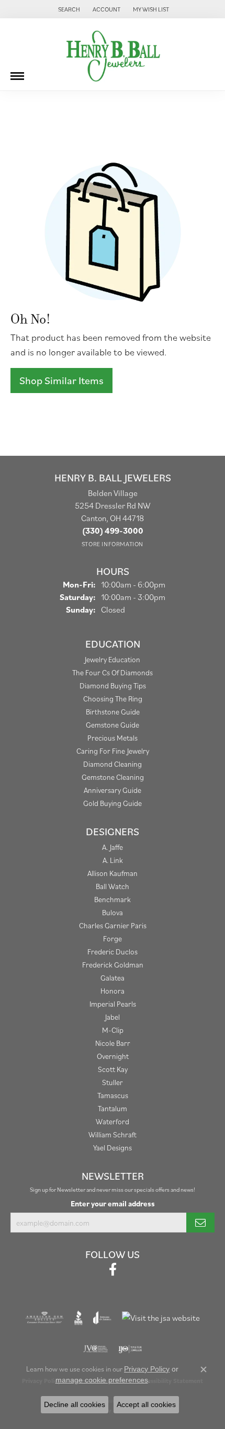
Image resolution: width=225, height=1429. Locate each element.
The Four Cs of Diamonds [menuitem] (112, 672)
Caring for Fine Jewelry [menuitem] (112, 751)
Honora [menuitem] (112, 991)
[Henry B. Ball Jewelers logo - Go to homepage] (112, 54)
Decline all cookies (74, 1404)
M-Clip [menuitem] (112, 1030)
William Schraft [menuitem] (112, 1134)
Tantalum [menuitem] (112, 1108)
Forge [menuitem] (112, 938)
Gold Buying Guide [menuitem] (112, 803)
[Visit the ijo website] (130, 1349)
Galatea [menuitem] (112, 978)
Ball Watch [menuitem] (112, 886)
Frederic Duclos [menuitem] (112, 951)
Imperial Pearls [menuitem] (112, 1004)
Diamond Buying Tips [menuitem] (113, 685)
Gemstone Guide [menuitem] (112, 725)
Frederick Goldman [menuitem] (112, 965)
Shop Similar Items (61, 380)
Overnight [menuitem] (113, 1056)
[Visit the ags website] (44, 1318)
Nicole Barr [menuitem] (112, 1043)
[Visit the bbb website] (78, 1318)
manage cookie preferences (101, 1380)
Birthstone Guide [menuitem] (113, 712)
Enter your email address (113, 1203)
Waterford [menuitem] (112, 1121)
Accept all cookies (146, 1404)
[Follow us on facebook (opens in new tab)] (113, 1269)
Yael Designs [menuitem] (112, 1148)
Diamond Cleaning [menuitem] (112, 764)
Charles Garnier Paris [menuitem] (113, 925)
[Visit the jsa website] (161, 1317)
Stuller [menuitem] (112, 1082)
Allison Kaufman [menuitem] (112, 873)
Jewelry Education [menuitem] (112, 659)
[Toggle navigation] (17, 72)
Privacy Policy (147, 1369)
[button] (68, 9)
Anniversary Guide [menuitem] (112, 790)
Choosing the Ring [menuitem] (112, 699)
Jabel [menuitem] (112, 1017)
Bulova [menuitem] (112, 912)
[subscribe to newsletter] (200, 1222)
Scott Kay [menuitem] (113, 1069)
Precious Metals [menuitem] (112, 738)
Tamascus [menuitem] (112, 1095)
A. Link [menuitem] (113, 860)
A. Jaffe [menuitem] (112, 847)
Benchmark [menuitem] (112, 899)
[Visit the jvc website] (95, 1349)
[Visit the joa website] (102, 1318)
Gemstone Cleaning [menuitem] (113, 777)
